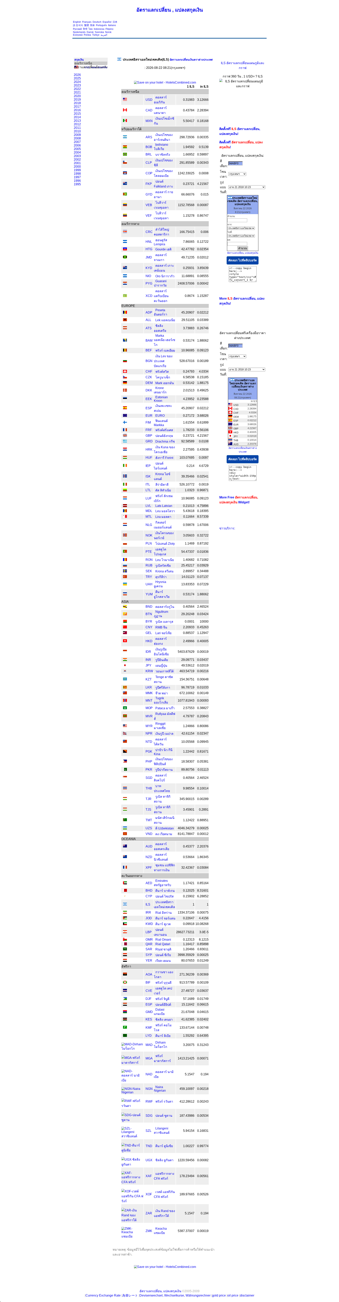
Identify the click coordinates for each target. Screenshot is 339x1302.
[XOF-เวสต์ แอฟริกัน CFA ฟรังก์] (132, 1201)
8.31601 (203, 890)
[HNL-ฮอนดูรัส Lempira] (125, 242)
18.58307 (187, 761)
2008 (77, 138)
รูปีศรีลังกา (162, 687)
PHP (149, 761)
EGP (149, 1004)
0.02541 (203, 476)
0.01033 (203, 687)
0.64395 (203, 1035)
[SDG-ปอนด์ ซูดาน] (132, 1120)
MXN (149, 121)
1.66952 (188, 154)
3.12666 (203, 99)
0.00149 (203, 693)
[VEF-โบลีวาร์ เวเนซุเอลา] (125, 215)
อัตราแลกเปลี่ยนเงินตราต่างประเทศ (168, 59)
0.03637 (203, 990)
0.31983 (188, 99)
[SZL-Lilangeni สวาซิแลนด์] (132, 1136)
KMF (149, 1027)
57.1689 (188, 998)
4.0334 (204, 371)
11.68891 (187, 276)
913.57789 (187, 982)
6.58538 (188, 377)
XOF (149, 1194)
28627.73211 (185, 932)
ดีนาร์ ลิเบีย (162, 1035)
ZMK (149, 1231)
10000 (204, 621)
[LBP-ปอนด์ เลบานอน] (125, 932)
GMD (149, 1012)
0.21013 (188, 505)
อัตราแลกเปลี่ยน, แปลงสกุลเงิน (242, 253)
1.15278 (188, 215)
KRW (149, 671)
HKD (149, 641)
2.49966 (188, 641)
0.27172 (188, 415)
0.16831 (203, 1130)
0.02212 (203, 312)
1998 (77, 173)
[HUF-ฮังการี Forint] (125, 457)
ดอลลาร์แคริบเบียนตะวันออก (161, 296)
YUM (149, 594)
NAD (149, 1074)
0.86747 (203, 215)
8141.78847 (186, 834)
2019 (77, 99)
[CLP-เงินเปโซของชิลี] (125, 162)
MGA (149, 1058)
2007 (77, 142)
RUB (149, 565)
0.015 (205, 194)
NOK (149, 535)
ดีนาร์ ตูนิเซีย (164, 1146)
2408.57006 (186, 283)
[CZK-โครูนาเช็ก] (125, 377)
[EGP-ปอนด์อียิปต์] (125, 1004)
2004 (77, 152)
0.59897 (203, 154)
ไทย (90, 29)
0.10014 (203, 788)
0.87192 (203, 543)
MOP (149, 708)
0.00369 (203, 974)
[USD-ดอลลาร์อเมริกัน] (125, 99)
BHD (149, 890)
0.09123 (203, 350)
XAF (149, 1176)
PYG (149, 283)
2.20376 (203, 846)
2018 (77, 103)
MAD (149, 1045)
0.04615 (203, 1012)
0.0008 (204, 173)
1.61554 (188, 422)
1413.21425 (186, 1058)
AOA (149, 974)
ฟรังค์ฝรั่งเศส (164, 430)
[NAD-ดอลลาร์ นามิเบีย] (132, 1080)
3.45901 (188, 809)
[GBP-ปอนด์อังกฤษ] (125, 435)
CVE (149, 990)
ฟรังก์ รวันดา (164, 1101)
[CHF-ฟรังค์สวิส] (125, 371)
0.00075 (203, 912)
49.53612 (187, 665)
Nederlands (79, 32)
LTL (148, 490)
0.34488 (203, 571)
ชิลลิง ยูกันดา (164, 1160)
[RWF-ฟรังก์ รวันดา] (132, 1105)
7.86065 (188, 241)
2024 (77, 82)
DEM (149, 383)
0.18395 (203, 511)
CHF (149, 371)
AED (149, 883)
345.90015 (187, 799)
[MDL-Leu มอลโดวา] (125, 511)
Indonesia (99, 29)
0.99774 (203, 1146)
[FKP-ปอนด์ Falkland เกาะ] (125, 183)
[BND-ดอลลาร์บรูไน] (125, 606)
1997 (77, 177)
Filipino (109, 29)
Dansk (90, 32)
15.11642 (187, 1004)
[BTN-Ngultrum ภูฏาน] (125, 614)
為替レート (130, 1295)
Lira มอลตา (163, 516)
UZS (149, 828)
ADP (149, 312)
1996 (77, 180)
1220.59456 (186, 1160)
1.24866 (188, 726)
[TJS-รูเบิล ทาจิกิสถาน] (125, 809)
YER (149, 960)
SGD (149, 777)
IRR (148, 912)
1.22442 (188, 751)
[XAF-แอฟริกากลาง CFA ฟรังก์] (132, 1182)
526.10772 (187, 484)
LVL (148, 505)
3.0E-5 (204, 932)
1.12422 (188, 820)
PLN (149, 543)
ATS (149, 328)
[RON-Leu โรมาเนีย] (125, 560)
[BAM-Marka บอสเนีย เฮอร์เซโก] (125, 340)
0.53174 (188, 340)
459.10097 (187, 1088)
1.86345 (203, 857)
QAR (149, 944)
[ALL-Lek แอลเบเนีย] (125, 320)
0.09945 (203, 741)
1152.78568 (186, 205)
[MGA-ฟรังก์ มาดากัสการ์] (132, 1062)
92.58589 (187, 441)
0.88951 (203, 820)
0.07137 (203, 576)
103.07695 (187, 457)
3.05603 (188, 535)
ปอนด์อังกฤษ (164, 435)
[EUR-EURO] (125, 415)
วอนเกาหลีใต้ (164, 671)
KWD (149, 924)
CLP (149, 162)
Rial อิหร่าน (163, 912)
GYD (149, 194)
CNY (149, 627)
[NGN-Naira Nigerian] (132, 1092)
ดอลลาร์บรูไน (164, 606)
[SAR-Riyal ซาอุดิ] (125, 949)
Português (101, 25)
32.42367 (187, 867)
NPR (149, 733)
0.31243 (203, 1045)
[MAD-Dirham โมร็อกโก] (132, 1048)
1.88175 (203, 383)
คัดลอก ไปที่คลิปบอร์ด (242, 260)
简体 (92, 25)
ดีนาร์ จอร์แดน (165, 918)
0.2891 (204, 809)
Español (107, 22)
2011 (77, 127)
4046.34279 (186, 828)
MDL (149, 511)
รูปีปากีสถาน (164, 769)
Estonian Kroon (161, 399)
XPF (149, 867)
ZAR (149, 1213)
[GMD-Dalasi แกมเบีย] (125, 1012)
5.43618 (188, 511)
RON (149, 559)
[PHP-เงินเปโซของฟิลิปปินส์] (125, 761)
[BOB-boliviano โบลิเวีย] (125, 147)
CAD (149, 110)
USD (149, 99)
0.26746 (203, 328)
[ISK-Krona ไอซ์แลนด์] (125, 476)
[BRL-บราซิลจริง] (125, 154)
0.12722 (203, 241)
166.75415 (187, 232)
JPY (148, 665)
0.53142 (188, 383)
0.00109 (203, 982)
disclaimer (247, 1295)
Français (86, 22)
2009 (77, 134)
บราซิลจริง (162, 154)
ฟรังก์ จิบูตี (162, 999)
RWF (149, 1101)
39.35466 (187, 476)
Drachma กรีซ (165, 441)
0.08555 (203, 276)
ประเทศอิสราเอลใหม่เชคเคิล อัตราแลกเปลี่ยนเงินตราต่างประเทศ (242, 385)
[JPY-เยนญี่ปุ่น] (125, 665)
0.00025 (203, 828)
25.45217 (187, 565)
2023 (77, 85)
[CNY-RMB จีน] (125, 627)
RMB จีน (161, 627)
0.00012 (203, 834)
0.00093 (203, 700)
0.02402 (203, 1019)
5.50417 (188, 121)
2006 (77, 145)
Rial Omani (163, 939)
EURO (160, 415)
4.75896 (203, 505)
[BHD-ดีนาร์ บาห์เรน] (125, 890)
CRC (149, 232)
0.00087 (203, 205)
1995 (77, 184)
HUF (149, 457)
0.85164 (203, 883)
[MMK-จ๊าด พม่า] (125, 693)
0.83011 (203, 949)
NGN (149, 1088)
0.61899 (203, 422)
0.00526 (203, 1194)
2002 (77, 159)
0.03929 (203, 565)
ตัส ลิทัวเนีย (163, 490)
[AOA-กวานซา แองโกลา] (125, 974)
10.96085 (187, 350)
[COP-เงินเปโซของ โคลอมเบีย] (125, 173)
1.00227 (188, 1146)
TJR (148, 799)
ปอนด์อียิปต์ (163, 1004)
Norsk (108, 32)
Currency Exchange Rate (103, 1295)
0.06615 (203, 1004)
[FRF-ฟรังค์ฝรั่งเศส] (125, 430)
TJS (148, 809)
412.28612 (187, 1101)
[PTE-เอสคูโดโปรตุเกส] (125, 551)
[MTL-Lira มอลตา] (125, 516)
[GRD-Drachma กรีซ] (125, 441)
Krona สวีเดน (164, 571)
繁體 (86, 25)
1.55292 (188, 1035)
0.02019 (203, 665)
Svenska (99, 32)
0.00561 (203, 1176)
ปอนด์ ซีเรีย (163, 955)
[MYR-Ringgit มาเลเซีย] (125, 726)
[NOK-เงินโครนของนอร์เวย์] (125, 535)
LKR (149, 687)
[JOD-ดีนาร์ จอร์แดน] (125, 918)
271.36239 (187, 974)
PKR (149, 769)
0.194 (205, 1074)
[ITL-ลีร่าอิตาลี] (125, 484)
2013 (77, 120)
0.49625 (203, 390)
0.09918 (188, 924)
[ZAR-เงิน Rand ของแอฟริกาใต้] (132, 1220)
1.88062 (203, 340)
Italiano (112, 25)
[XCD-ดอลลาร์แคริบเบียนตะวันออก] (125, 296)
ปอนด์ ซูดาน (163, 1115)
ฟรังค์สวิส (162, 371)
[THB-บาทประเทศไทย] (125, 788)
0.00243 (203, 1101)
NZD (149, 857)
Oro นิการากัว (164, 276)
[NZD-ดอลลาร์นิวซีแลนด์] (125, 857)
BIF (148, 982)
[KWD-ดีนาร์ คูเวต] (125, 924)
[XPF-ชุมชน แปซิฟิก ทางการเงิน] (125, 867)
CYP (149, 896)
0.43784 (188, 110)
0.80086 (203, 726)
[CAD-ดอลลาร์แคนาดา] (125, 110)
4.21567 (203, 183)
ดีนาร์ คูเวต (163, 924)
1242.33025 (186, 173)
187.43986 (187, 1115)
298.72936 (187, 137)
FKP (149, 183)
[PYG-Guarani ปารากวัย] (125, 283)
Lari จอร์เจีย (163, 633)
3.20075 (188, 1045)
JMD (149, 257)
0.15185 (203, 377)
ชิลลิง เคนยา (164, 1019)
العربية (104, 35)
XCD (149, 295)
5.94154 (188, 1130)
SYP (149, 954)
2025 (77, 78)
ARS (149, 137)
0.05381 (203, 761)
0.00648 (203, 679)
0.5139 (204, 147)
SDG (149, 1115)
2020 (77, 96)
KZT (149, 679)
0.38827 (203, 708)
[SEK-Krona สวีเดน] (125, 571)
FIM (148, 422)
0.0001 (189, 621)
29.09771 (187, 659)
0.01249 (203, 960)
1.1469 (189, 543)
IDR (148, 651)
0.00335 (203, 137)
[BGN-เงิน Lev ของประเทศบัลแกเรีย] (125, 361)
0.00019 (203, 651)
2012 (77, 124)
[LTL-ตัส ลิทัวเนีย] (125, 490)
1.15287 (203, 295)
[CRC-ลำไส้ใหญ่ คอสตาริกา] (125, 232)
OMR (149, 939)
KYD (149, 268)
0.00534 (203, 1115)
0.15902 (188, 896)
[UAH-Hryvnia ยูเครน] (125, 584)
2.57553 (188, 708)
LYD (149, 1035)
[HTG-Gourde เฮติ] (125, 249)
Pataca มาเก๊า (165, 708)
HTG (149, 249)
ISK (148, 476)
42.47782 (187, 249)
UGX (149, 1160)
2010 (77, 131)
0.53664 (188, 857)
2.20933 (188, 627)
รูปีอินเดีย (161, 660)
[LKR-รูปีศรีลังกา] (125, 687)
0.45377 (188, 846)
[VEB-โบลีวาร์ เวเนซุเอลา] (125, 205)
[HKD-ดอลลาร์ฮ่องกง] (125, 641)
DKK (149, 390)
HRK (149, 449)
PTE (149, 551)
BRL (149, 154)
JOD (149, 918)
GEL (149, 633)
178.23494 (187, 1176)
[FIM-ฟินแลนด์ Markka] (125, 422)
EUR (149, 415)
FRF (149, 430)
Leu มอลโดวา (165, 511)
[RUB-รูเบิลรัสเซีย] (125, 565)
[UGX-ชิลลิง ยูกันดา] (132, 1164)
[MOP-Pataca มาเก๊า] (125, 708)
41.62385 (187, 1019)
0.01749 (203, 998)
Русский (77, 29)
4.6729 (204, 465)
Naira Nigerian (160, 1088)
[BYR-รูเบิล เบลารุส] (125, 621)
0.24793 (188, 371)
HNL (149, 241)
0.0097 (204, 457)
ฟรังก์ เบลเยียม (165, 350)
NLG (149, 524)
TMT (149, 820)
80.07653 (187, 960)
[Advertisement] (194, 28)
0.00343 (203, 162)
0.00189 (203, 361)
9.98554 (188, 788)
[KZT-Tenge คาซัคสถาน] (125, 679)
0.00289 (203, 799)
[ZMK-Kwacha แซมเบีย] (132, 1236)
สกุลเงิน (79, 59)
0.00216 (203, 671)
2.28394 (203, 110)
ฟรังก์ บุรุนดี (163, 982)
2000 (77, 166)
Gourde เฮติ (163, 249)
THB (149, 788)
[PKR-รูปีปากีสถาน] (125, 769)
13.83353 (187, 584)
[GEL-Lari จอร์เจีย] (125, 633)
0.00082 (203, 1160)
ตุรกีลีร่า (161, 577)
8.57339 (203, 516)
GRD (149, 441)
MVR (149, 716)
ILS (148, 904)
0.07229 (203, 584)
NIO (148, 276)
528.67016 (187, 361)
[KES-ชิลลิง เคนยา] (125, 1019)
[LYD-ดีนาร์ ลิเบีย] (125, 1035)
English (77, 22)
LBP (149, 932)
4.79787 (188, 716)
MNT (149, 700)
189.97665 (187, 1194)
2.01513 (188, 390)
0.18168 (203, 121)
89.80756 (187, 769)
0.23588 (203, 399)
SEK (149, 571)
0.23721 (188, 183)
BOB (149, 147)
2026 (77, 74)
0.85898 (203, 944)
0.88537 (188, 633)
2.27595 (188, 449)
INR (148, 659)
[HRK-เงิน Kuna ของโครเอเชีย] (125, 449)
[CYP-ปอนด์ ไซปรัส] (125, 896)
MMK (149, 693)
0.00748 (203, 1027)
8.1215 (204, 939)
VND (149, 834)
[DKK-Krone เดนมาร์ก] (125, 390)
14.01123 (187, 576)
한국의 (79, 25)
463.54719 (187, 671)
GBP (149, 435)
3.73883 (188, 328)
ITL (148, 484)
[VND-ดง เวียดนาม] (125, 834)
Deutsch (97, 22)
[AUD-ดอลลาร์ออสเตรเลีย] (125, 846)
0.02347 (203, 733)
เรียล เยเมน (163, 960)
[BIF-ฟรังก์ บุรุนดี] (125, 982)
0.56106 (203, 430)
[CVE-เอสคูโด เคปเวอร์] (125, 990)
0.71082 (203, 559)
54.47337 (187, 551)
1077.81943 (186, 700)
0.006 (205, 232)
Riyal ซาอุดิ (163, 949)
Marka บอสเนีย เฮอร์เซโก (164, 340)
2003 (77, 156)
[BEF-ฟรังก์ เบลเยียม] (125, 350)
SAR (149, 949)
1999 (77, 170)
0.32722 (203, 535)
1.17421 (188, 883)
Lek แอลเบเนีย (165, 320)
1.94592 (188, 147)
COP (149, 173)
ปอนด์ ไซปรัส (164, 896)
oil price (232, 1295)
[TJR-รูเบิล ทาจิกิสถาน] (125, 799)
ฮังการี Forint (164, 457)
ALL (148, 320)
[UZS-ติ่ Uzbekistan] (125, 828)
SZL (148, 1130)
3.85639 (203, 268)
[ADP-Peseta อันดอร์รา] (125, 312)
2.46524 (203, 606)
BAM (149, 340)
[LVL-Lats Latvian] (125, 506)
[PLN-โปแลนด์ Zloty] (125, 543)
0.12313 (188, 939)
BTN (149, 614)
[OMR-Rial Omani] (125, 939)
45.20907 (187, 312)
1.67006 (203, 524)
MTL (149, 516)
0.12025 (188, 890)
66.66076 (187, 194)
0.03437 (203, 659)
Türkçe (95, 35)
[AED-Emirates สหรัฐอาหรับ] (125, 883)
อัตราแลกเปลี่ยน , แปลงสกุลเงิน (169, 10)
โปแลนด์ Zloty (165, 543)
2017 (77, 106)
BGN (149, 361)
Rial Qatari (162, 944)
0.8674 (189, 295)
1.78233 (188, 430)
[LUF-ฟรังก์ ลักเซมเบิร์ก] (125, 498)
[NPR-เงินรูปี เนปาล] (125, 733)
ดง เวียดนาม (163, 834)
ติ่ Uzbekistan (164, 828)
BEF (149, 350)
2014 (77, 117)
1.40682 (188, 559)
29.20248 (187, 614)
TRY (149, 576)
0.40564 (188, 606)
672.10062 (187, 693)
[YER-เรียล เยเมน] (125, 960)
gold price (219, 1295)
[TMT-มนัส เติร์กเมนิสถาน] (125, 820)
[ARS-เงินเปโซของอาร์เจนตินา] (125, 137)
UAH (149, 584)
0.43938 (203, 449)
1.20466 (188, 949)
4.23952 (188, 399)
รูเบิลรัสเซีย (163, 565)
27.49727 (187, 990)
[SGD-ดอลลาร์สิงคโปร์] (125, 777)
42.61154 (187, 733)
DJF (148, 998)
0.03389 (203, 320)
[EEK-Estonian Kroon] (125, 399)
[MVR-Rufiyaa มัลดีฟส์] (125, 716)
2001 (77, 163)
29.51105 (187, 320)
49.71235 (187, 257)
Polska (87, 35)
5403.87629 (186, 651)
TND (149, 1146)
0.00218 (203, 1088)
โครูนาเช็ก (162, 377)
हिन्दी (85, 29)
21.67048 (187, 1012)
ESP (149, 408)
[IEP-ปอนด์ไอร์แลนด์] (125, 465)
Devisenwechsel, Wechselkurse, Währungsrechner (175, 1295)
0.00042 (203, 283)
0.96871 (203, 490)
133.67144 (187, 1027)
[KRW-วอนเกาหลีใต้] (125, 671)
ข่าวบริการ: (227, 528)
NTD (149, 741)
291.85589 (187, 162)
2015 (77, 113)
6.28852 (203, 896)
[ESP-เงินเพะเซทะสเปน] (125, 408)
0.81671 (203, 751)
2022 (77, 89)
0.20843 (203, 716)
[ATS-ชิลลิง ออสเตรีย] (125, 328)
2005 (77, 149)
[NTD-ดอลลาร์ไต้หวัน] (125, 741)
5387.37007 (186, 1231)
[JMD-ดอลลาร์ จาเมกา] (125, 257)
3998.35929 (186, 954)
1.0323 (189, 490)
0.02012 (203, 257)
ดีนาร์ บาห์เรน (165, 890)
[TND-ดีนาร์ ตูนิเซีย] (132, 1150)
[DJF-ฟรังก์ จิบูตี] (125, 999)
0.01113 (203, 769)
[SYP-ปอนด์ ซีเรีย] (125, 955)
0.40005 (203, 641)
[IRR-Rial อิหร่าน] (125, 912)
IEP (148, 465)
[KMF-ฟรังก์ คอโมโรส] (125, 1027)
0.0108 (204, 441)
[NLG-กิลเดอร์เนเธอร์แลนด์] (125, 524)
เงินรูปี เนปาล (164, 733)
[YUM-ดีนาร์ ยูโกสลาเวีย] (125, 594)
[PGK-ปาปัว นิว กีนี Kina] (125, 751)
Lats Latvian (163, 505)
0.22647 (188, 918)
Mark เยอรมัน (164, 383)
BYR (149, 621)
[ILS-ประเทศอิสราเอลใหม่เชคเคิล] (125, 904)
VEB (149, 205)
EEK (149, 399)
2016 (77, 110)
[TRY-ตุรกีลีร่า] (125, 577)
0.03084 (203, 867)
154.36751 (187, 679)
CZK (149, 377)
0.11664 (188, 516)
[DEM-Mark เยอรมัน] (125, 383)
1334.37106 (186, 912)
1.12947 (203, 633)
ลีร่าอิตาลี (162, 484)
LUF (149, 498)
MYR (149, 726)
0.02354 (203, 249)
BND (149, 606)
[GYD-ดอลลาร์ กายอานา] (125, 194)
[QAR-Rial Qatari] (125, 944)
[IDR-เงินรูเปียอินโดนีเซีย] (125, 651)
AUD (149, 846)
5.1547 (189, 1074)
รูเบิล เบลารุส (164, 621)
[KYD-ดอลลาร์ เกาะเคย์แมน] (125, 268)
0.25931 (188, 268)
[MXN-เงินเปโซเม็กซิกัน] (125, 121)
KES (149, 1019)
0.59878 (188, 524)
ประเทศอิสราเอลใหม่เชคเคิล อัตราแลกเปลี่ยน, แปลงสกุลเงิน (242, 201)
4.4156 (204, 918)
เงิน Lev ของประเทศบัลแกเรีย (163, 361)
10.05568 (187, 741)
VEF (149, 215)
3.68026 (203, 415)
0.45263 (203, 627)
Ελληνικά (78, 35)
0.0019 (204, 484)
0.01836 (203, 551)
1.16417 (188, 944)
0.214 (190, 465)
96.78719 (187, 687)
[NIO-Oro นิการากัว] (125, 276)
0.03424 (203, 614)
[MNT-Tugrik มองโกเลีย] (125, 700)
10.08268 (202, 924)
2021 (77, 92)
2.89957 (188, 571)
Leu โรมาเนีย (164, 560)
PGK (149, 751)
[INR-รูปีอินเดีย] (125, 660)
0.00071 (203, 1058)
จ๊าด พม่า (161, 693)
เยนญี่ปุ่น (161, 665)
